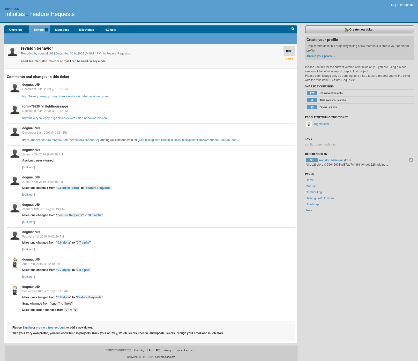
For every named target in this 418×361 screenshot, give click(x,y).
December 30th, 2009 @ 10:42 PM (45, 110)
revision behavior (331, 160)
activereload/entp (118, 349)
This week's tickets (328, 100)
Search (293, 29)
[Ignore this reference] (411, 160)
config (309, 144)
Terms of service (184, 350)
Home (310, 180)
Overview (13, 29)
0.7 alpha (83, 242)
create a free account (51, 327)
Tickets (36, 29)
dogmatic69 (45, 53)
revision (329, 144)
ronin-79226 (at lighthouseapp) (45, 106)
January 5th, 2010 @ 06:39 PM (42, 154)
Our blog (139, 350)
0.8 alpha (83, 270)
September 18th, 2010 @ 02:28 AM (45, 291)
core (319, 144)
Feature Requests (52, 13)
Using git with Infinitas (320, 198)
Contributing (314, 192)
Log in (395, 4)
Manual (311, 186)
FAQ (150, 350)
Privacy (167, 350)
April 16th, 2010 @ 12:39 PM (41, 263)
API (158, 350)
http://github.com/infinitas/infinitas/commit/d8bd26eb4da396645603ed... (192, 140)
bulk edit (28, 167)
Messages (62, 29)
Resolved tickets (326, 93)
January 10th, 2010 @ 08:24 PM (43, 209)
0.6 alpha (95, 215)
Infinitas (12, 9)
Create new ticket (361, 29)
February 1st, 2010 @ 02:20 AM (43, 236)
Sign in (27, 327)
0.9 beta (110, 29)
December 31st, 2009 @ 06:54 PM (44, 132)
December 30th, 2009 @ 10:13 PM (45, 89)
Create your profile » (321, 56)
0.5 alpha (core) (68, 187)
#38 (289, 51)
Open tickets (323, 107)
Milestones (84, 29)
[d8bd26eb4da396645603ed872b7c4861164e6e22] (64, 140)
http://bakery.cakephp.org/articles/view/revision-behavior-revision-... (66, 96)
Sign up (408, 4)
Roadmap (312, 204)
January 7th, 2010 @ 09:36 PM (42, 181)
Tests (309, 210)
